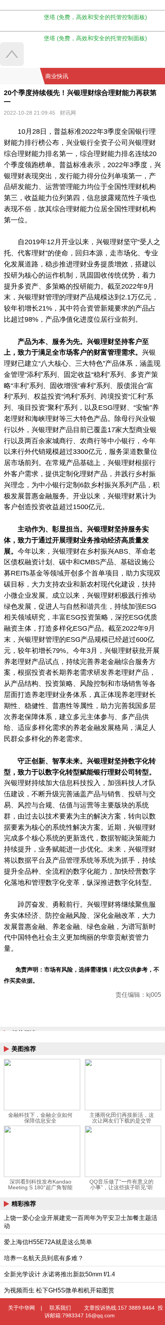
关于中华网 (21, 1308)
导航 (149, 76)
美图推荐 (24, 1049)
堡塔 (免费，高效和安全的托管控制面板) (95, 17)
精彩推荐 (24, 1203)
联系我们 (60, 1308)
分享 (158, 76)
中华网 (20, 76)
